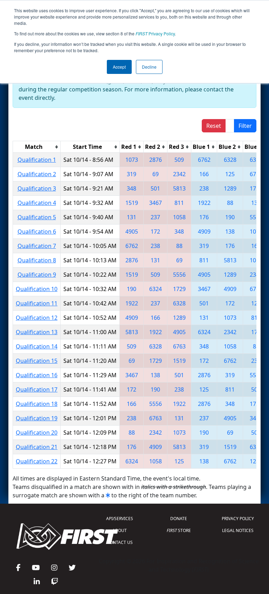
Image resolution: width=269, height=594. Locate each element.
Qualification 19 (36, 418)
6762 (204, 160)
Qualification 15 (36, 361)
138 (256, 203)
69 (155, 174)
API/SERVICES (119, 519)
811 (179, 203)
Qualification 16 (36, 375)
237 (155, 217)
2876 (155, 160)
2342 (179, 174)
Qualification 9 (37, 274)
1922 (204, 203)
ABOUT (119, 530)
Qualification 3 (37, 188)
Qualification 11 (36, 303)
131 (131, 217)
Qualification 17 (36, 389)
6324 (256, 160)
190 (230, 217)
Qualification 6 (37, 231)
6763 (256, 174)
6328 (230, 160)
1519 (131, 203)
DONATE (178, 519)
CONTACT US (120, 542)
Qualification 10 (36, 289)
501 (155, 188)
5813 (179, 188)
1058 (179, 217)
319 (131, 174)
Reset (213, 126)
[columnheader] (37, 147)
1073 (131, 160)
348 (131, 188)
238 (204, 188)
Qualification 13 (36, 332)
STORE (179, 530)
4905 (131, 231)
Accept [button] (119, 67)
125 (230, 174)
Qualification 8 (37, 260)
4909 (204, 231)
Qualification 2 (37, 174)
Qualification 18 (36, 404)
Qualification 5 (37, 217)
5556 (256, 217)
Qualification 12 (36, 318)
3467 (155, 203)
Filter (245, 126)
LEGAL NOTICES (238, 530)
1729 (256, 188)
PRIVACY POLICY (238, 519)
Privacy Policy (155, 33)
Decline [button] (149, 67)
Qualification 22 (36, 461)
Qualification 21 (36, 447)
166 (204, 174)
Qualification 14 (36, 346)
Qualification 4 (37, 203)
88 (230, 203)
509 (179, 160)
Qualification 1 (37, 160)
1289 (230, 188)
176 (204, 217)
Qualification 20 (36, 432)
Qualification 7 (37, 246)
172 (155, 231)
